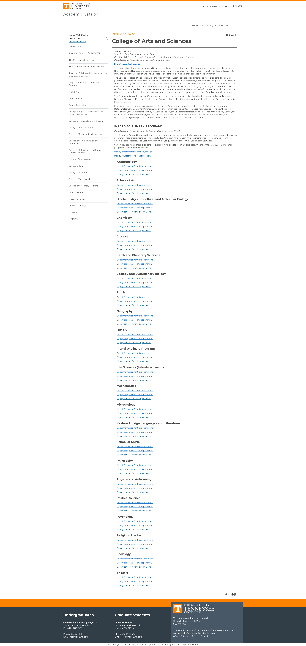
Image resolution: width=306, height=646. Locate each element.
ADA (175, 636)
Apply (228, 6)
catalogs (115, 644)
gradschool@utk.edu (131, 637)
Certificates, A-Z (76, 98)
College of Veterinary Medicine (83, 186)
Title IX (204, 636)
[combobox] (215, 25)
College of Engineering (80, 159)
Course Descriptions (78, 105)
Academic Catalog (80, 14)
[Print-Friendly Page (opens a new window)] (232, 35)
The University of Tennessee (82, 60)
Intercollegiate (76, 192)
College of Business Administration (85, 134)
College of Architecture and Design (86, 121)
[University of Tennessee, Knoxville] (76, 8)
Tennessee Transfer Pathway (201, 633)
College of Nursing (78, 172)
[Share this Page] (229, 35)
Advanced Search (77, 42)
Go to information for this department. (135, 166)
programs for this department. (135, 170)
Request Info (210, 6)
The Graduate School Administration (86, 67)
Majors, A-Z (74, 92)
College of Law (76, 166)
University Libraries (77, 199)
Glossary (73, 212)
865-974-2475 (128, 634)
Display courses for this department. (134, 174)
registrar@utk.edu (79, 637)
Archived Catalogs (77, 206)
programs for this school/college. (133, 152)
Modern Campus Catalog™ (185, 644)
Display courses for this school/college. (132, 156)
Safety (195, 636)
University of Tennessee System (215, 630)
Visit (221, 6)
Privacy (184, 636)
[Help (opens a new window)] (235, 35)
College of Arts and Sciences (82, 127)
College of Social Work (79, 179)
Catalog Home (76, 47)
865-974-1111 (76, 634)
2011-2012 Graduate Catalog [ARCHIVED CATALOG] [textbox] (211, 26)
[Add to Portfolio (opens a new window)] (226, 35)
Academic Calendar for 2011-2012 (84, 53)
